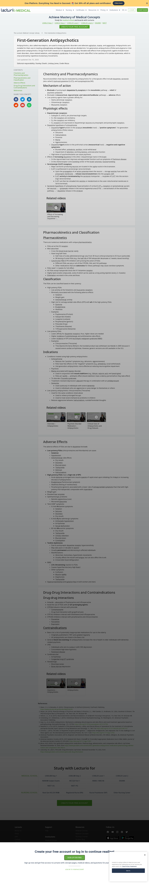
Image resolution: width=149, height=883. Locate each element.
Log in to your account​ (74, 869)
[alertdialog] (74, 3)
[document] (74, 441)
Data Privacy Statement (129, 866)
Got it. (128, 871)
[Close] (145, 855)
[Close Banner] (147, 3)
